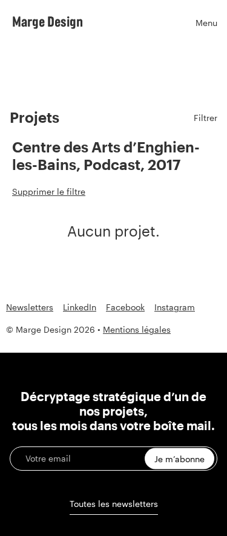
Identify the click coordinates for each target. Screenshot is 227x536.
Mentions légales (137, 329)
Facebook (125, 307)
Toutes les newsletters (114, 503)
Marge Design (47, 21)
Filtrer (205, 118)
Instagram (174, 307)
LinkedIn (79, 307)
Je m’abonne (179, 459)
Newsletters (29, 307)
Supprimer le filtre (48, 191)
